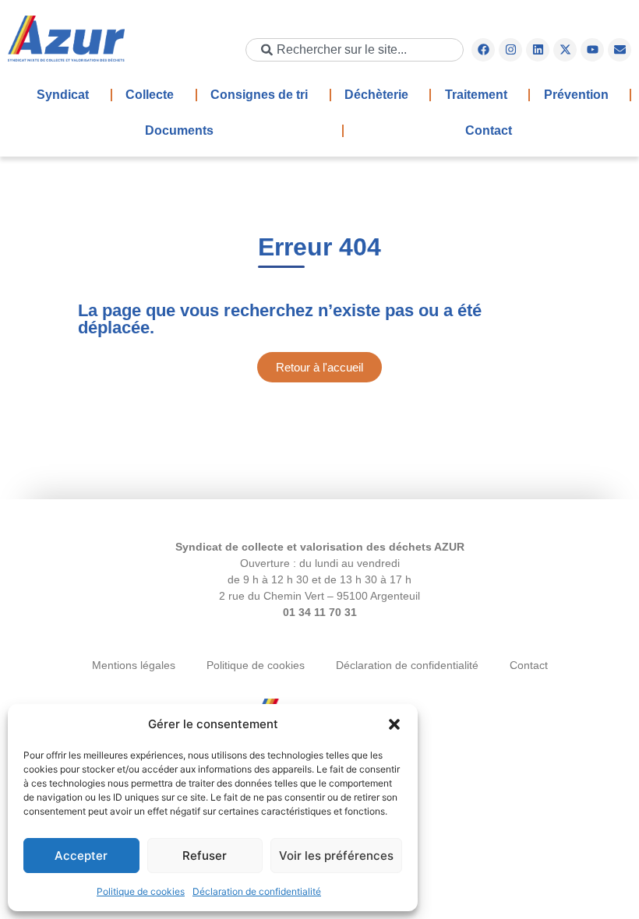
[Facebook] (483, 50)
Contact (488, 130)
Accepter (81, 855)
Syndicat (63, 94)
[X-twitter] (565, 50)
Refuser (204, 855)
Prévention (576, 94)
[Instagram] (510, 50)
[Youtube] (592, 50)
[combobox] (354, 50)
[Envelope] (619, 50)
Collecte (149, 94)
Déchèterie (376, 94)
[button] (394, 724)
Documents (179, 130)
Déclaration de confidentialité (256, 891)
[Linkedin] (537, 50)
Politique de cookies (141, 891)
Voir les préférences (336, 855)
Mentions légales (133, 665)
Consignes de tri (259, 94)
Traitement (476, 94)
